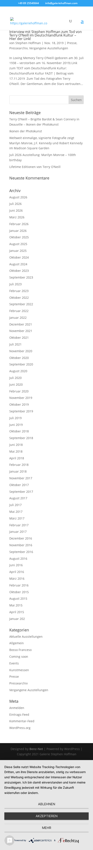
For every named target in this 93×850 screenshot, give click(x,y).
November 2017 (20, 478)
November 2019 (20, 398)
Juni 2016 (16, 565)
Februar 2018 (19, 465)
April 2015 (16, 612)
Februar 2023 (19, 291)
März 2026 (16, 217)
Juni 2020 (16, 384)
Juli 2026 (15, 204)
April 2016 (16, 572)
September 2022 (21, 304)
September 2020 (21, 364)
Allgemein (16, 643)
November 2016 (20, 545)
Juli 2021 (15, 344)
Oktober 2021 (19, 337)
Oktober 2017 (19, 485)
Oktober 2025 (19, 237)
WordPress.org (19, 728)
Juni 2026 (16, 210)
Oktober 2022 (19, 298)
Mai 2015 (15, 605)
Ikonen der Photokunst (25, 131)
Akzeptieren (47, 816)
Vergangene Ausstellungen (48, 48)
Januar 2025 (18, 251)
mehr (46, 828)
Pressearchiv (18, 48)
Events (14, 663)
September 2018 (21, 438)
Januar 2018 (18, 471)
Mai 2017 (15, 512)
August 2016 (18, 558)
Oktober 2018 (19, 431)
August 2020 (18, 371)
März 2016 (16, 578)
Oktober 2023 (19, 271)
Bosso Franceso (20, 650)
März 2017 (16, 518)
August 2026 (18, 197)
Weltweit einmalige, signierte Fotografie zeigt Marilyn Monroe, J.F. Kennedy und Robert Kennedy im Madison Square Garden (46, 143)
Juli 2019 (15, 418)
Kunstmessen (19, 670)
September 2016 (21, 552)
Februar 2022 (19, 311)
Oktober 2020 (19, 358)
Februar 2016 (19, 585)
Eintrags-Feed (19, 714)
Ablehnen (46, 804)
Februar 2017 (19, 525)
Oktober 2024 (19, 257)
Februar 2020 (19, 391)
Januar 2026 (18, 231)
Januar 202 (17, 619)
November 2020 (20, 351)
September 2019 (21, 411)
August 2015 (18, 598)
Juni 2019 (16, 425)
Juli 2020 (15, 378)
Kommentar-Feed (21, 721)
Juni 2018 (16, 445)
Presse (72, 43)
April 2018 (16, 458)
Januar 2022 (18, 317)
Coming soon (18, 656)
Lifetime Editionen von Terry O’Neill (35, 167)
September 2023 (21, 277)
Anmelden (16, 708)
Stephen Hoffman (28, 43)
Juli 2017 (15, 505)
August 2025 (18, 244)
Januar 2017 (18, 532)
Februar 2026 (19, 224)
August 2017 (18, 498)
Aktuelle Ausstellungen (26, 636)
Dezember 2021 (20, 324)
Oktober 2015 (19, 592)
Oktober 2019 (19, 404)
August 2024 (18, 264)
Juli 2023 (15, 284)
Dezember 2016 (20, 538)
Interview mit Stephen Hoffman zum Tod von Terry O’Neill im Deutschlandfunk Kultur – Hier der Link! (45, 35)
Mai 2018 (15, 451)
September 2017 (21, 492)
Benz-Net (36, 749)
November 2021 (20, 331)
